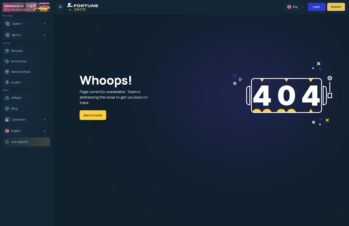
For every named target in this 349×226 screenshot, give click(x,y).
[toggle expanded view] (60, 7)
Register (336, 6)
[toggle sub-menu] (45, 24)
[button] (21, 119)
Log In (316, 6)
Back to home (93, 115)
